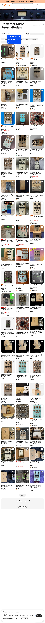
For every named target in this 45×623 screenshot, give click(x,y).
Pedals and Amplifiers (18, 8)
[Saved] (39, 5)
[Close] (20, 36)
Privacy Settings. (25, 618)
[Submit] (42, 25)
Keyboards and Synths (27, 8)
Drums (41, 8)
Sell (35, 4)
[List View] (28, 34)
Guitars (11, 8)
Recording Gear (36, 8)
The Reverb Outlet (5, 8)
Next (22, 495)
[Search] (31, 4)
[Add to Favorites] (8, 34)
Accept (39, 615)
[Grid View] (26, 34)
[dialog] (22, 616)
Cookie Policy (25, 617)
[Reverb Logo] (7, 5)
